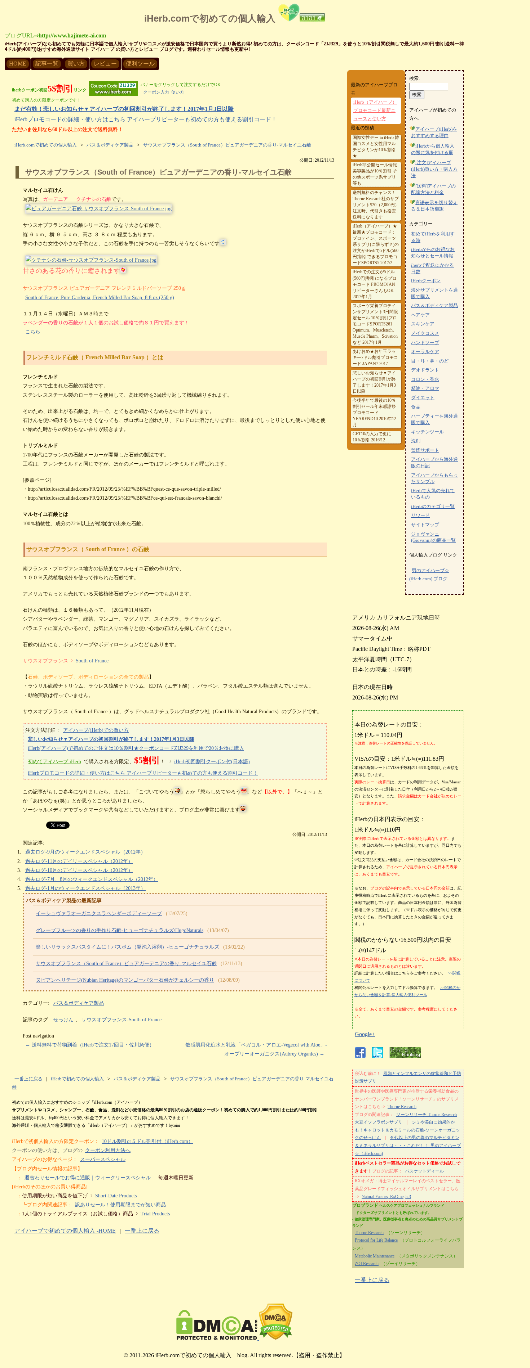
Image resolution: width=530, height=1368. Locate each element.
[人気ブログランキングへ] (405, 1056)
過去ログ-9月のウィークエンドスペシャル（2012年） (85, 852)
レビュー (105, 63)
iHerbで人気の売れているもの (433, 494)
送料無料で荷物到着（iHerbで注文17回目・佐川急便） (89, 1045)
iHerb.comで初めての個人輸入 (211, 18)
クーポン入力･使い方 (163, 92)
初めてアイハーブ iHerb (54, 761)
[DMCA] (234, 1338)
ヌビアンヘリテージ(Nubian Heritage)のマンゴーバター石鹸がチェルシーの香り (125, 980)
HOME (17, 63)
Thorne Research (402, 1106)
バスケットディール (424, 1171)
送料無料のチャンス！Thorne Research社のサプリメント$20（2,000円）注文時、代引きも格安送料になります (376, 205)
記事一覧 (46, 63)
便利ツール (140, 63)
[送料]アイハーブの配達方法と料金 (433, 189)
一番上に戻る (28, 1078)
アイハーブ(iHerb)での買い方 (96, 730)
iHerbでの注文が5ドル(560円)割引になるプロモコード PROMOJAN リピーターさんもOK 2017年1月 (375, 284)
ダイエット (422, 397)
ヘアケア (420, 315)
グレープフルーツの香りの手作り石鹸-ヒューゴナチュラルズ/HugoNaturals (119, 930)
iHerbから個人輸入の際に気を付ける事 (432, 149)
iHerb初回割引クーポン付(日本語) (212, 761)
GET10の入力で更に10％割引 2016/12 (372, 436)
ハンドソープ (425, 342)
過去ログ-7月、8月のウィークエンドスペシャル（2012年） (91, 879)
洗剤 (415, 441)
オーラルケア (425, 351)
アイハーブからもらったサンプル (434, 478)
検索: (414, 78)
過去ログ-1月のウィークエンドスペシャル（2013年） (85, 888)
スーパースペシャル (102, 1159)
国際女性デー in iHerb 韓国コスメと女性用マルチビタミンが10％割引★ (376, 146)
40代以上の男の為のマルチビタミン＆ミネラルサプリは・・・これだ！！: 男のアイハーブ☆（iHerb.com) (408, 1145)
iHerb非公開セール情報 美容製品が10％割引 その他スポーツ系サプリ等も (375, 174)
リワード (420, 515)
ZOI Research (367, 1263)
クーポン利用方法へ (108, 1150)
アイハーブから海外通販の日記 (434, 462)
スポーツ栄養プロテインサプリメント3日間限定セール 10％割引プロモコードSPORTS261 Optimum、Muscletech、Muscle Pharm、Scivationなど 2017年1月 (375, 324)
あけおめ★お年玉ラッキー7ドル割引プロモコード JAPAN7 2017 (375, 357)
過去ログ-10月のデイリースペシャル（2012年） (79, 870)
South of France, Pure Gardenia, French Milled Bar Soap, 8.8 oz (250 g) (99, 297)
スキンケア (422, 324)
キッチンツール (427, 432)
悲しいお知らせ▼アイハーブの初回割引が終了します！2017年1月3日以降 (111, 739)
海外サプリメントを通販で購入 (434, 293)
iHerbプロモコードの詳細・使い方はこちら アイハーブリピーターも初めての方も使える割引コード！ (145, 119)
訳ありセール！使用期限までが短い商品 (120, 1204)
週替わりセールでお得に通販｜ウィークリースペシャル (88, 1177)
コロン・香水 (425, 379)
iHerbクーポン (426, 280)
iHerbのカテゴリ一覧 (433, 506)
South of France (92, 660)
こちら (32, 331)
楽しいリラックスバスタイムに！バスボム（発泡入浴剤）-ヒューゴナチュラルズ (127, 947)
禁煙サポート (425, 450)
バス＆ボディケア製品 (78, 1003)
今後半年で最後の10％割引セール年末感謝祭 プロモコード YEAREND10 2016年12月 (374, 412)
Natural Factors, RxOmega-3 (386, 1196)
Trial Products (155, 1213)
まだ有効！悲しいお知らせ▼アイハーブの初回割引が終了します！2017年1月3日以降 (124, 109)
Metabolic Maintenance (374, 1256)
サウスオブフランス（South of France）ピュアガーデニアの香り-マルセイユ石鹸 (158, 172)
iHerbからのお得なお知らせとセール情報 (433, 252)
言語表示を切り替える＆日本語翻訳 (434, 206)
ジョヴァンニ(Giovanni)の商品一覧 (433, 537)
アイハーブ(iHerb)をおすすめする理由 (434, 132)
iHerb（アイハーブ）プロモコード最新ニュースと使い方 (375, 110)
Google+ (365, 1034)
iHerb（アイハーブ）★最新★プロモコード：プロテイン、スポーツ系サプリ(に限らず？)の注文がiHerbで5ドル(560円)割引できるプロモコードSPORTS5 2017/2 (376, 244)
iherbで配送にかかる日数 (432, 268)
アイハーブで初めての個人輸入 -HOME (65, 1231)
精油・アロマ (425, 388)
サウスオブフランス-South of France (121, 1019)
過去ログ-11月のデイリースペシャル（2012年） (79, 861)
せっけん (63, 1019)
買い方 (76, 63)
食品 (415, 407)
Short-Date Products (116, 1195)
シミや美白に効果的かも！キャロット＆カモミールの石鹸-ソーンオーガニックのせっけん (407, 1130)
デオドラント (425, 370)
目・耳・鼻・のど (430, 361)
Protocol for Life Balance (376, 1240)
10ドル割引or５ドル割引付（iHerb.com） (147, 1141)
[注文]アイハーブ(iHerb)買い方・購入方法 (434, 169)
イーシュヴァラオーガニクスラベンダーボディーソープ (99, 913)
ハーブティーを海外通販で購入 (434, 419)
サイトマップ (425, 524)
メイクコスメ (425, 333)
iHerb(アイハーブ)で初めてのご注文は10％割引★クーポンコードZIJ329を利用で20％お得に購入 (136, 748)
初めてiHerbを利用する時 (433, 237)
